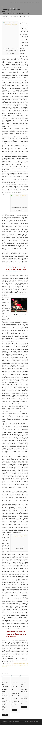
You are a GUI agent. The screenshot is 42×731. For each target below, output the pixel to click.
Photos (33, 2)
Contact (15, 8)
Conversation (16, 2)
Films (30, 2)
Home (11, 2)
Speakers (26, 2)
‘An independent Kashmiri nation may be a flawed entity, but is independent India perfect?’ (15, 665)
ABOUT (31, 721)
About (11, 8)
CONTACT (36, 721)
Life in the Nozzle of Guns (14, 688)
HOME (26, 721)
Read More (5, 714)
